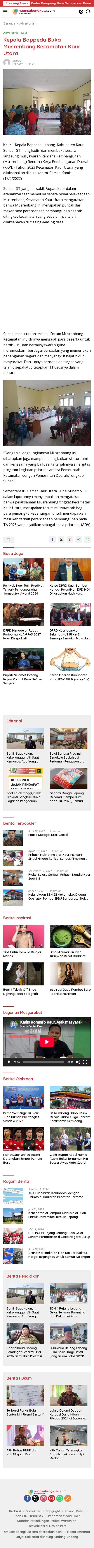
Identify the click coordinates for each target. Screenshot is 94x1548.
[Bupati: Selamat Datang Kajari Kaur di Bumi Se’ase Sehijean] (23, 659)
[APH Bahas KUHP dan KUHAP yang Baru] (25, 1435)
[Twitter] (35, 1498)
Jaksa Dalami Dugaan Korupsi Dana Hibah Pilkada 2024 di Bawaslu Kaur (67, 1415)
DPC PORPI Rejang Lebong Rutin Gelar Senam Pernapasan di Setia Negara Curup (59, 1235)
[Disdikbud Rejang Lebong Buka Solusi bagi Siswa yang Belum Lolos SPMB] (68, 1333)
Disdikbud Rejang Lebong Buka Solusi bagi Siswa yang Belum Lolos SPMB (68, 1352)
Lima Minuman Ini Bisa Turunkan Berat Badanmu (68, 954)
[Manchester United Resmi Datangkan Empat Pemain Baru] (23, 1138)
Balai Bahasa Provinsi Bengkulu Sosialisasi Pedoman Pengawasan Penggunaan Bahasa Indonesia (66, 758)
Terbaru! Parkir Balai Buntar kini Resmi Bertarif (25, 1412)
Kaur (24, 33)
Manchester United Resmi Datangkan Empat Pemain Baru (22, 1159)
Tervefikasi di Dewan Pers (47, 1526)
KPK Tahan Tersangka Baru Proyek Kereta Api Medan (67, 1454)
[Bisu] (78, 1062)
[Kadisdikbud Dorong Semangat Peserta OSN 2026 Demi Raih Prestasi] (25, 1333)
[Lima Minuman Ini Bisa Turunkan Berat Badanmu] (70, 936)
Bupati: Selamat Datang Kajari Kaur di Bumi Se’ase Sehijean (22, 679)
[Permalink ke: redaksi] (6, 62)
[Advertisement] (47, 278)
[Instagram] (43, 1498)
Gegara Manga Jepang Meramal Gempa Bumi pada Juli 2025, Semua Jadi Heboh (67, 797)
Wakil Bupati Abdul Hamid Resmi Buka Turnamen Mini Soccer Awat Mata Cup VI (69, 1159)
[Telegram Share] (78, 539)
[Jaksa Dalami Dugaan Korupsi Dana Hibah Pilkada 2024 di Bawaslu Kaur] (68, 1395)
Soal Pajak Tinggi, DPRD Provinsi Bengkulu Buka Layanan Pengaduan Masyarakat (24, 797)
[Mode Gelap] (81, 11)
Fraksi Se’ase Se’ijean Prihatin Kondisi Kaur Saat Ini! (59, 877)
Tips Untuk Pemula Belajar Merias (22, 954)
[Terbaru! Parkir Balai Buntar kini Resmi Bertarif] (25, 1395)
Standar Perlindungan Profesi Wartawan (46, 1521)
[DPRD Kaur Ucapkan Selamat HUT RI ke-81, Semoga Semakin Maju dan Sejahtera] (70, 614)
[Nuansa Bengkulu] (32, 12)
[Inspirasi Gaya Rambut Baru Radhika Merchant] (70, 973)
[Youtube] (51, 1498)
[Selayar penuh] (85, 1062)
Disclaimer (33, 1511)
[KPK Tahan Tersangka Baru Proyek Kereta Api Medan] (68, 1435)
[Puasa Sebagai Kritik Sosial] (13, 838)
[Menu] (6, 11)
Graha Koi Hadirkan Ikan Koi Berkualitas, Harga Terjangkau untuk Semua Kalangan (59, 1255)
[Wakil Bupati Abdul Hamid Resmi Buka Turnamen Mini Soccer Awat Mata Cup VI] (70, 1138)
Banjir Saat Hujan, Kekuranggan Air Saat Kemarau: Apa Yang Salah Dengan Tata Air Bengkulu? (23, 758)
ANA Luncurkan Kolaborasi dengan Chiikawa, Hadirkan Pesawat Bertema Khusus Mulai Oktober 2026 (55, 1195)
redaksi (16, 61)
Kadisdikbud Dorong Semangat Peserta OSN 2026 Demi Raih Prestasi (24, 1352)
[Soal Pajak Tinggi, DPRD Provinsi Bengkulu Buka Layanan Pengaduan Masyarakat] (25, 778)
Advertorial (11, 33)
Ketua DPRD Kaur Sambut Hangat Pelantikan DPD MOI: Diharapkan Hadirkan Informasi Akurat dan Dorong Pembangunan (70, 590)
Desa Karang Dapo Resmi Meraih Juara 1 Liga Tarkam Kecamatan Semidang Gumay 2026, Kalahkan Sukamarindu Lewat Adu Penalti (70, 1117)
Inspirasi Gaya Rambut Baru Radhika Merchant (70, 992)
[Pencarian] (88, 11)
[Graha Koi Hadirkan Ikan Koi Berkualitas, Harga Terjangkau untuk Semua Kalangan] (13, 1256)
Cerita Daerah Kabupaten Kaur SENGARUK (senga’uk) (69, 677)
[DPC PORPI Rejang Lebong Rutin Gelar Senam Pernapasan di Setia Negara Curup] (13, 1236)
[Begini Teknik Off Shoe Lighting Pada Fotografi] (23, 973)
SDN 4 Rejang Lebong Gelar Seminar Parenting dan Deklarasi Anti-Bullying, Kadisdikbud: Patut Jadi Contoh (67, 1312)
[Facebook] (27, 1498)
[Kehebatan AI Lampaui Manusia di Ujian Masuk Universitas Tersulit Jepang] (13, 1216)
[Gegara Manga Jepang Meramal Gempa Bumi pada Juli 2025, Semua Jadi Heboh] (68, 778)
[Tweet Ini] (61, 539)
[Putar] (9, 1062)
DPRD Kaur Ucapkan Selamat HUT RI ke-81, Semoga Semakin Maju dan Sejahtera (70, 634)
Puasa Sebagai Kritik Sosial (48, 835)
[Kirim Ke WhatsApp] (87, 539)
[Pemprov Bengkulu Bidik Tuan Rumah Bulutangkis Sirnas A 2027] (23, 1097)
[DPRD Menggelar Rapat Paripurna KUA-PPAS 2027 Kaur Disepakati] (23, 614)
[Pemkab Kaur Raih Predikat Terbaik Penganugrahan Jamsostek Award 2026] (23, 569)
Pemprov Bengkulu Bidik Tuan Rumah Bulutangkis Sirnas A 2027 (21, 1117)
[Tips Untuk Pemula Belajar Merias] (23, 936)
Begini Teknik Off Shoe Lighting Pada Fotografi (20, 992)
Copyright (52, 1511)
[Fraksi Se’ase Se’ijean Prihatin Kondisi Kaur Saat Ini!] (13, 878)
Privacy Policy (75, 1511)
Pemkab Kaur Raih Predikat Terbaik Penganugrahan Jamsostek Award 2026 (23, 589)
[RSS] (67, 1498)
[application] (47, 1041)
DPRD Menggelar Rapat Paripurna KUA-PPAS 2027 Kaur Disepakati (22, 634)
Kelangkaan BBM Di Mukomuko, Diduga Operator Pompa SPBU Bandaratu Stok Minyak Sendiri (57, 896)
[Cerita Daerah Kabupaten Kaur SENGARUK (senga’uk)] (70, 659)
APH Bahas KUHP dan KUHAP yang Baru (22, 1452)
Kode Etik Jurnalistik (28, 1516)
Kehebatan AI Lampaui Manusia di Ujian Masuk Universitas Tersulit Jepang (57, 1215)
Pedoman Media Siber (64, 1516)
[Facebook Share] (52, 539)
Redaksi (15, 1511)
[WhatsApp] (59, 1498)
